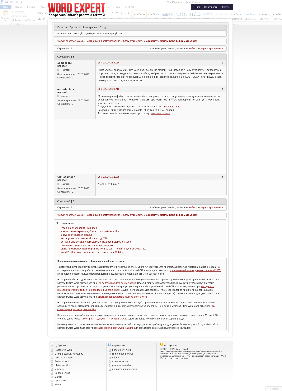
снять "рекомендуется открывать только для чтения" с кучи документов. (103, 248)
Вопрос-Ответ (62, 373)
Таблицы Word (62, 361)
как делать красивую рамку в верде (117, 283)
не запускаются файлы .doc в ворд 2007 (84, 238)
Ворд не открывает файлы (76, 234)
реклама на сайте (122, 365)
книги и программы (122, 353)
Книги (58, 384)
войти (192, 48)
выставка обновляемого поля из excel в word (122, 297)
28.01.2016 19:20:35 (109, 176)
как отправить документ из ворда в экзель (104, 318)
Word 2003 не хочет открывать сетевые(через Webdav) (92, 252)
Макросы (59, 369)
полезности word (121, 350)
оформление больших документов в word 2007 (195, 270)
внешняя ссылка (172, 106)
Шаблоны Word (63, 365)
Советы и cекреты (65, 357)
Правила (75, 27)
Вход (103, 27)
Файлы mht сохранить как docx (79, 227)
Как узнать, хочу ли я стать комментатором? (87, 245)
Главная (62, 27)
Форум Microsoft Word (70, 41)
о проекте (117, 357)
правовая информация (124, 369)
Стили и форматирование (69, 353)
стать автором (120, 361)
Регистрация (89, 27)
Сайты (58, 376)
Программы (61, 380)
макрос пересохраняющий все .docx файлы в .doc (90, 231)
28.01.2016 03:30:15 (109, 89)
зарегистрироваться (212, 48)
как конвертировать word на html (115, 328)
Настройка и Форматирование (103, 41)
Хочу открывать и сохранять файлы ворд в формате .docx (160, 41)
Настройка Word (64, 350)
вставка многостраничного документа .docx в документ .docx (96, 241)
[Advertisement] (140, 146)
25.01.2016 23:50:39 (109, 62)
